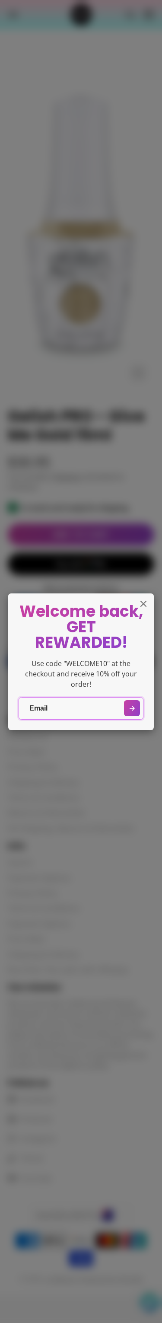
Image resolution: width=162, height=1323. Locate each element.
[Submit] (132, 708)
